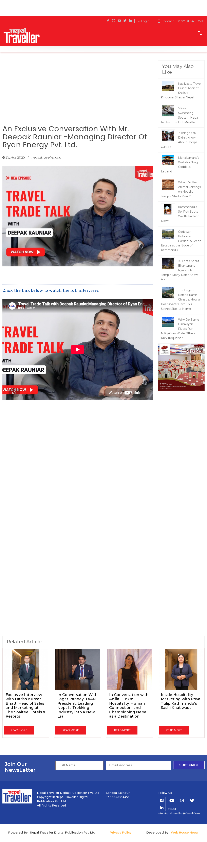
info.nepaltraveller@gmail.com (179, 813)
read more (19, 730)
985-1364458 (121, 797)
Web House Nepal (185, 832)
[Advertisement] (77, 92)
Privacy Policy (121, 832)
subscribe (189, 765)
